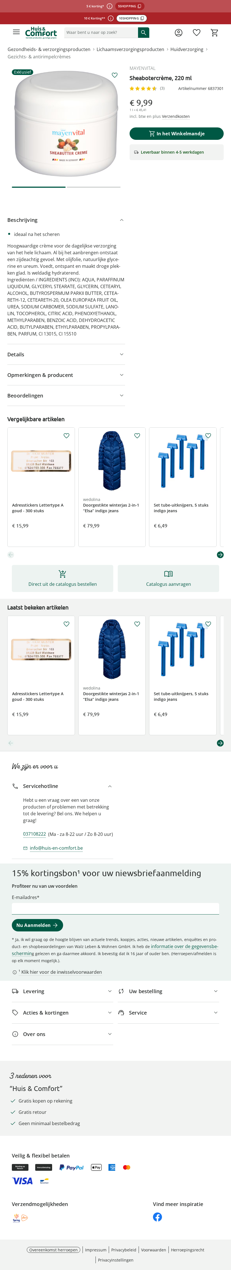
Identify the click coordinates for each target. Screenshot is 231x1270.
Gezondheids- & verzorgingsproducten (49, 49)
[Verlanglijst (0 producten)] (196, 32)
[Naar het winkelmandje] (214, 32)
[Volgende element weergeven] (220, 554)
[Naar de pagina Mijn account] (178, 32)
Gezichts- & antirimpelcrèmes (39, 57)
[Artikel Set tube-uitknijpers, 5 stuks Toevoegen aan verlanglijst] (208, 436)
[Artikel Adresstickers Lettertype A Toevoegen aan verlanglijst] (66, 436)
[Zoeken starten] (143, 32)
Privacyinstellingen (116, 1260)
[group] (66, 124)
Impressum (95, 1250)
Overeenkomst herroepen (53, 1250)
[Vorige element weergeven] (10, 554)
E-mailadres (24, 897)
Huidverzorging (186, 49)
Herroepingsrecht (187, 1250)
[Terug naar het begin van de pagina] (225, 1230)
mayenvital (143, 68)
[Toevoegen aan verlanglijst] (115, 75)
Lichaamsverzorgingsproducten (130, 49)
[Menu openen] (16, 32)
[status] (100, 32)
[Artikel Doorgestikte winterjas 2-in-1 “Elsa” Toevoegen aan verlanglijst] (137, 436)
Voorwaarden (153, 1250)
